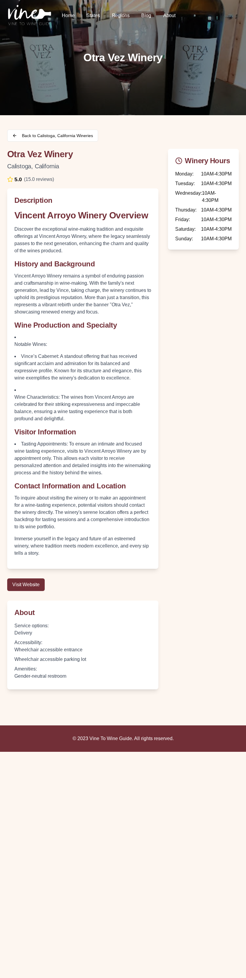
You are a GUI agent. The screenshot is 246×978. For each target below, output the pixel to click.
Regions (121, 15)
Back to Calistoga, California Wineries (57, 135)
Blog (146, 15)
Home (68, 15)
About (169, 15)
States (93, 15)
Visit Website (26, 584)
